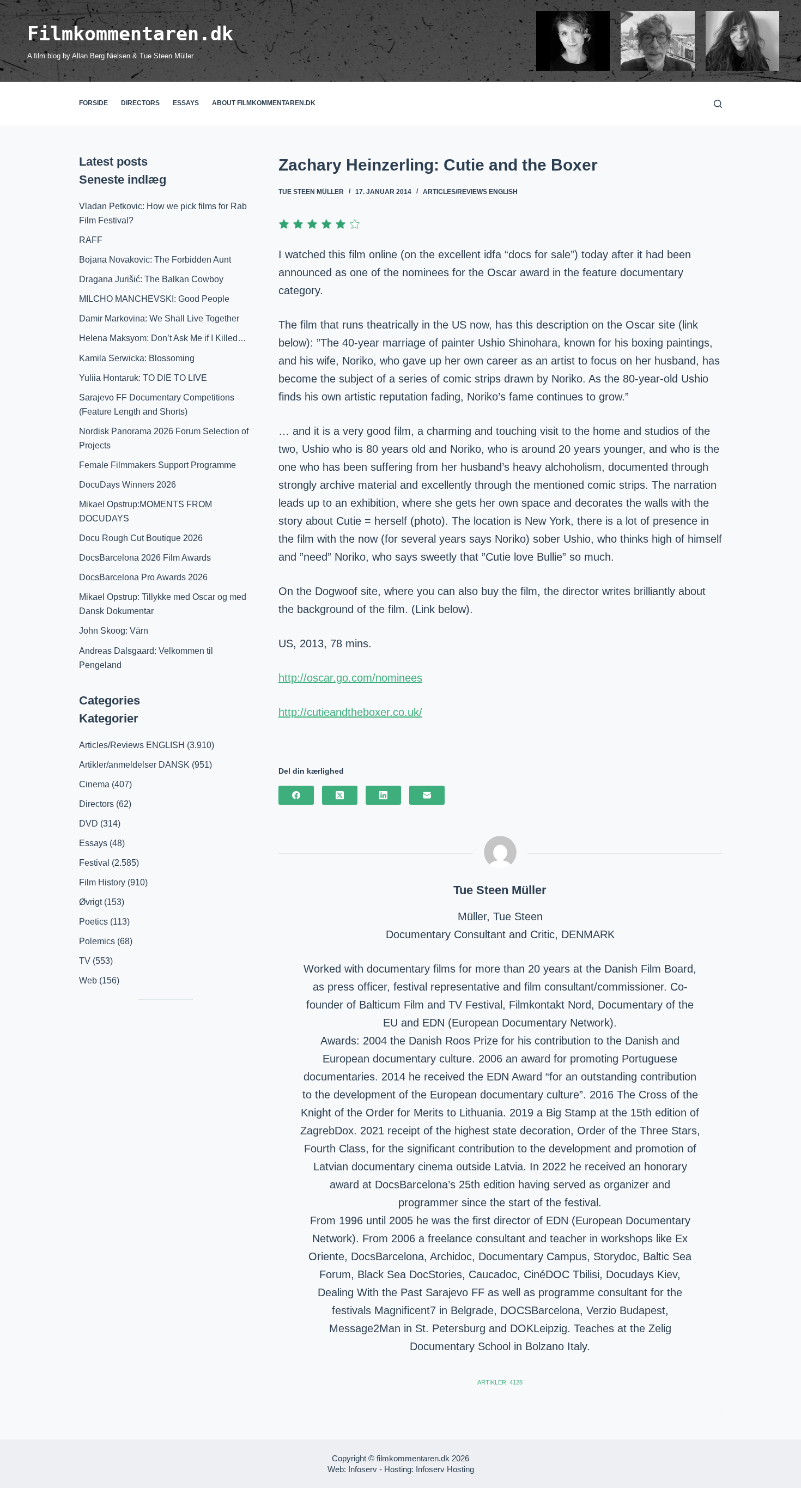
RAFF (90, 240)
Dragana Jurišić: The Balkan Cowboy (151, 279)
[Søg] (718, 104)
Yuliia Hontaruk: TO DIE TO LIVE (143, 377)
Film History (102, 882)
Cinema (94, 784)
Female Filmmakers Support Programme (157, 465)
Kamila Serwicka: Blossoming (137, 358)
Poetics (93, 921)
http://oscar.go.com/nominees (350, 678)
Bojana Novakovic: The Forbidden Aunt (155, 259)
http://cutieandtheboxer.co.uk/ (350, 712)
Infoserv (362, 1469)
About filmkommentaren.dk (263, 103)
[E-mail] (427, 795)
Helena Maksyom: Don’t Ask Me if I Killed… (162, 338)
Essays (186, 103)
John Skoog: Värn (113, 630)
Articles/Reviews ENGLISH (470, 192)
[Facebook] (296, 795)
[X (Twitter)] (339, 795)
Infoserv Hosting (445, 1469)
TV (84, 960)
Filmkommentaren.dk (130, 34)
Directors (140, 103)
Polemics (97, 941)
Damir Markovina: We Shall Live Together (159, 318)
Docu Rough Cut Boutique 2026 (141, 538)
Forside (93, 103)
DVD (88, 823)
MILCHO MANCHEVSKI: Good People (154, 298)
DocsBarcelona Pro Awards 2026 (143, 577)
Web (88, 980)
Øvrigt (90, 902)
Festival (94, 862)
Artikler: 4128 (500, 1382)
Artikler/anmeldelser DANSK (134, 764)
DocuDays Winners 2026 (127, 484)
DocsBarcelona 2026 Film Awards (145, 557)
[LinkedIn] (383, 795)
